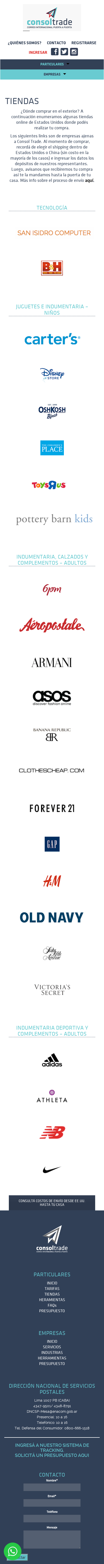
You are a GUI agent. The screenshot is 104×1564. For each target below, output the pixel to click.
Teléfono (52, 1511)
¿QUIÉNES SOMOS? (24, 43)
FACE (56, 52)
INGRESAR (38, 52)
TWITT (65, 52)
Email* (52, 1496)
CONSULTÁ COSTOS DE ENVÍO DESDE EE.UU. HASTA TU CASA (52, 1203)
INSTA (75, 52)
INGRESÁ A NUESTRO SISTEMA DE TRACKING (52, 1448)
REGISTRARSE (83, 43)
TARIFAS (52, 1288)
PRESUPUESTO (52, 1311)
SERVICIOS (52, 1347)
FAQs (52, 1305)
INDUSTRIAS (52, 1352)
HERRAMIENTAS (52, 1358)
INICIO (52, 1283)
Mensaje (52, 1527)
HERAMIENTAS (52, 1300)
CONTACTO (56, 43)
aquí (89, 180)
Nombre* (52, 1480)
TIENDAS (52, 1294)
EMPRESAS (52, 74)
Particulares (52, 64)
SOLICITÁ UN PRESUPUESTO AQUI (52, 1455)
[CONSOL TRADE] (52, 17)
